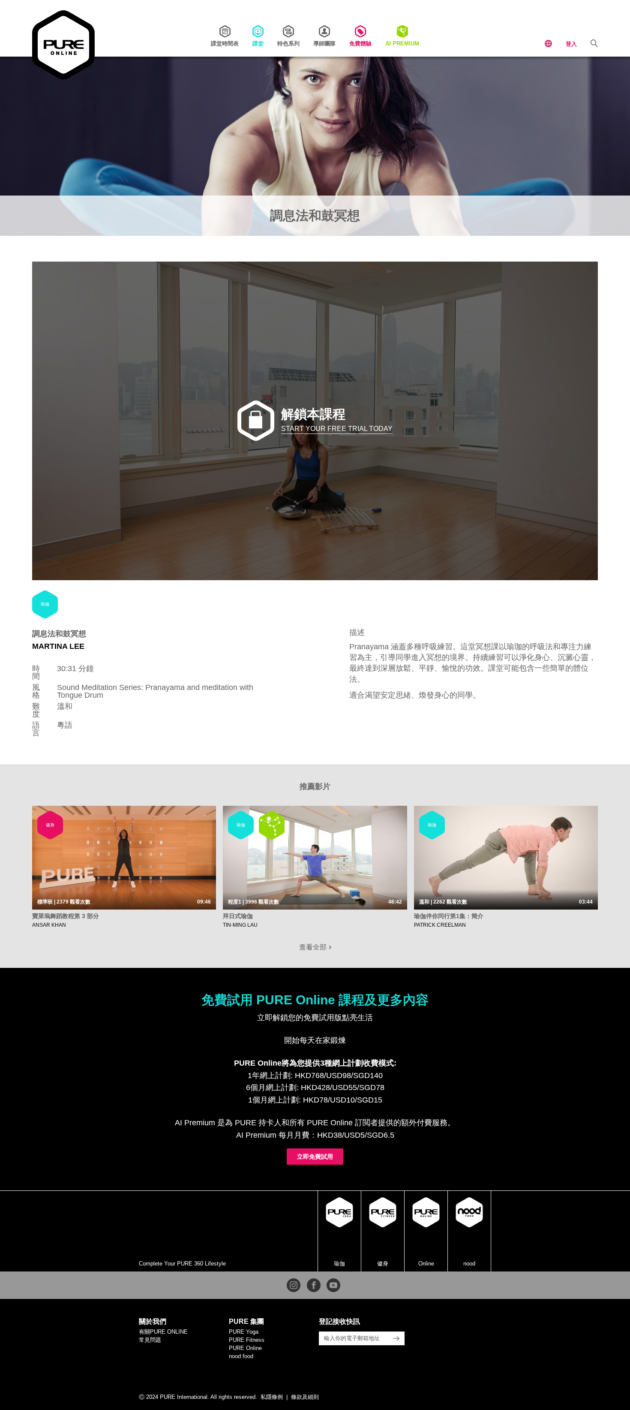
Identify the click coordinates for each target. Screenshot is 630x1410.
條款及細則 (305, 1397)
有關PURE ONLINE (163, 1332)
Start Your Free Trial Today (337, 428)
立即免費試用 (315, 1156)
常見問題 (150, 1340)
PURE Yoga (243, 1332)
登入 (571, 44)
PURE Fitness (246, 1340)
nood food (241, 1356)
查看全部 (313, 947)
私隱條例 (272, 1397)
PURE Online (245, 1348)
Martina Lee (58, 646)
